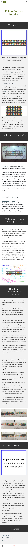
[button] (1, 2)
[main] (14, 12)
